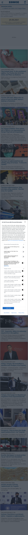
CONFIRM (8, 308)
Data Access (14, 312)
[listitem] (14, 244)
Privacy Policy (21, 312)
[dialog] (14, 267)
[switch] (23, 247)
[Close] (25, 222)
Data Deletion (6, 312)
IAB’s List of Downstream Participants (15, 240)
